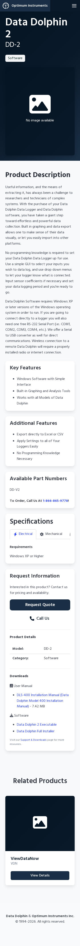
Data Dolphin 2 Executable (37, 725)
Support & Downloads (33, 740)
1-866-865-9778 (55, 501)
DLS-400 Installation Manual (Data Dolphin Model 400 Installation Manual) (43, 700)
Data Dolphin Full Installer (35, 731)
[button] (74, 5)
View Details (40, 875)
